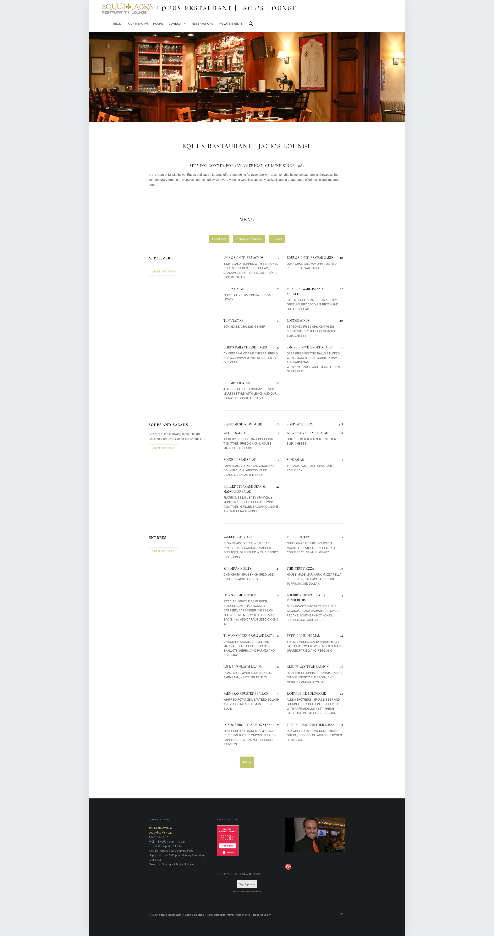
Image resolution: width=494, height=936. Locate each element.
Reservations (202, 23)
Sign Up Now (247, 884)
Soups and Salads (249, 239)
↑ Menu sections (163, 271)
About (118, 23)
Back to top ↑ (262, 915)
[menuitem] (118, 23)
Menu (247, 219)
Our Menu (135, 23)
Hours (158, 23)
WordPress (233, 915)
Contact (175, 23)
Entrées (277, 239)
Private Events (231, 23)
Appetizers (219, 239)
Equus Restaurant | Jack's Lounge (181, 915)
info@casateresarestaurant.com (247, 891)
